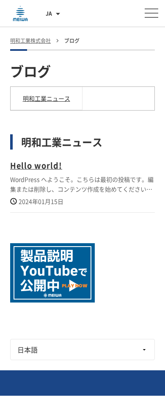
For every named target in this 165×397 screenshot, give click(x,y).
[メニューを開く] (151, 13)
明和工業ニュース (46, 98)
